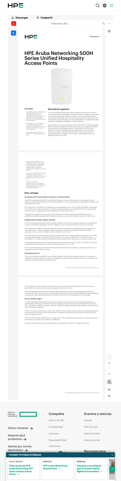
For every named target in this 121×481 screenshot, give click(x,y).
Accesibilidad (56, 426)
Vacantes (53, 433)
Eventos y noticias (97, 414)
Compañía (56, 414)
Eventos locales (92, 433)
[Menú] (111, 5)
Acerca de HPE (56, 420)
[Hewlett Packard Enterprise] (15, 5)
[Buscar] (98, 5)
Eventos (88, 420)
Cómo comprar (18, 428)
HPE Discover (91, 426)
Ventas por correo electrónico (20, 448)
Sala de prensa (92, 440)
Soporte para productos (16, 437)
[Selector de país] (105, 5)
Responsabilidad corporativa (57, 443)
